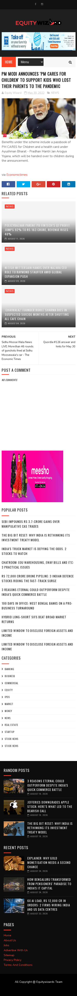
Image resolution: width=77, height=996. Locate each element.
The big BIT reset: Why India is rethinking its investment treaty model (36, 537)
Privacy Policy (12, 960)
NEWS (55, 93)
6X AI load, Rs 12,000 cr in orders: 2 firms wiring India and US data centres (48, 905)
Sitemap (9, 955)
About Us (10, 940)
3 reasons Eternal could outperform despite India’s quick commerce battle (36, 592)
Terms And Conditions (18, 965)
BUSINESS (10, 676)
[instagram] (42, 4)
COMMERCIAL (11, 683)
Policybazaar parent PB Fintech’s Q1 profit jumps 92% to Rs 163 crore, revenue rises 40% (37, 229)
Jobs (6, 945)
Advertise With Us (16, 950)
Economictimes (17, 175)
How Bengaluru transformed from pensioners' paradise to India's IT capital (49, 883)
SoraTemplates (36, 990)
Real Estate (11, 725)
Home (9, 61)
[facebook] (35, 4)
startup (9, 732)
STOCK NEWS (11, 746)
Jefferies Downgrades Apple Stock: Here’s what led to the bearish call (49, 806)
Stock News (11, 739)
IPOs (7, 697)
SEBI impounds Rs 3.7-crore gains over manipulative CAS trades (31, 523)
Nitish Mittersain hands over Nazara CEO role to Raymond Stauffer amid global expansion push (36, 272)
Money (8, 711)
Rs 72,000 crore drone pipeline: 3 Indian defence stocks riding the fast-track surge (38, 578)
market (9, 704)
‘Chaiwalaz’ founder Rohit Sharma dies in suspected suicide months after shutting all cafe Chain (37, 314)
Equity (9, 690)
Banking (9, 669)
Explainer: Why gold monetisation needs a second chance (49, 862)
